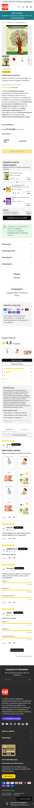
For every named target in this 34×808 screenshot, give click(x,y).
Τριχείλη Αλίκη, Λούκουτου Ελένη (11, 84)
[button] (27, 7)
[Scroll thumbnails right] (30, 352)
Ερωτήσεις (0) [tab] (25, 429)
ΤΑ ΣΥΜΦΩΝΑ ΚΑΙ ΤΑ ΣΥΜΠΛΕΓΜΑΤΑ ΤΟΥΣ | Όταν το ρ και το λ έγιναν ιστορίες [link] (20, 186)
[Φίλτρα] (8, 435)
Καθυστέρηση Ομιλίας (20, 22)
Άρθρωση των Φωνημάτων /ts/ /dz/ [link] (21, 198)
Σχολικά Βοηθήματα (18, 18)
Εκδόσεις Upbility (10, 790)
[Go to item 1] (7, 352)
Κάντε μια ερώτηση (17, 364)
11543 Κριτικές (27, 2)
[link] (6, 176)
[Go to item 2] (16, 352)
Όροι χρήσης (17, 795)
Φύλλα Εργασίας (6, 69)
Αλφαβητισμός (10, 22)
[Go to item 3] (26, 352)
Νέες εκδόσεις (8, 776)
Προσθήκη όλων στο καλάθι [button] (17, 218)
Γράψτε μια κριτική (17, 360)
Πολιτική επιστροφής (19, 793)
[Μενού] (31, 7)
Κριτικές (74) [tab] (9, 429)
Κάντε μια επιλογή (17, 151)
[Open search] (4, 435)
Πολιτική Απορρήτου (7, 793)
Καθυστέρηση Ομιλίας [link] (16, 173)
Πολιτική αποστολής (7, 795)
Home (3, 22)
